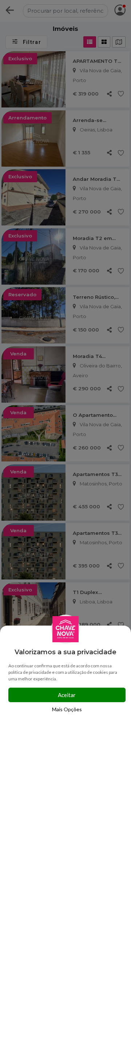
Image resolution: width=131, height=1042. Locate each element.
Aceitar (67, 695)
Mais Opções (67, 709)
